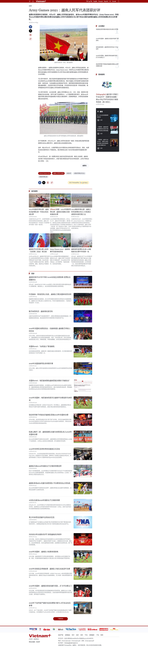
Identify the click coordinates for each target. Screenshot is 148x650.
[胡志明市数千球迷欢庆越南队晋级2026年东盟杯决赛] (83, 419)
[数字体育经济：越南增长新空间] (83, 316)
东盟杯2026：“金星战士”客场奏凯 (41, 346)
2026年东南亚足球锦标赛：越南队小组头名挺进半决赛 (49, 569)
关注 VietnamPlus (74, 182)
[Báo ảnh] (104, 629)
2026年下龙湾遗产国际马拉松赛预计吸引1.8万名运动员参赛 (50, 604)
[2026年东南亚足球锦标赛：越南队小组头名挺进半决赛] (83, 573)
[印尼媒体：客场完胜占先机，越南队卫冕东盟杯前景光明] (83, 299)
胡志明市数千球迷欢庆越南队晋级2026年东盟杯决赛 (48, 415)
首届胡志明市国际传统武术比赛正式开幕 (107, 29)
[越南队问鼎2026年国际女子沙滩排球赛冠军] (83, 471)
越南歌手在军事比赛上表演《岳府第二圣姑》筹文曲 (38, 250)
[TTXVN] (33, 629)
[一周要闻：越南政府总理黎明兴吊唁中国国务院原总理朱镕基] (114, 130)
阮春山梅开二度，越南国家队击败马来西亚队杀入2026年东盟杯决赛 (50, 433)
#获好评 (69, 173)
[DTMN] (92, 629)
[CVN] (82, 629)
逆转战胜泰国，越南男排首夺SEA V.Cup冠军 (107, 48)
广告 (97, 635)
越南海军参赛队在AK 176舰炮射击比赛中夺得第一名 (81, 250)
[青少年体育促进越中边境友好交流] (83, 522)
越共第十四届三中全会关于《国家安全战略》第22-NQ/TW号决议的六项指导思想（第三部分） (107, 98)
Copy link (30, 39)
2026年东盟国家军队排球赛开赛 (41, 363)
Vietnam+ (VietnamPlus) (41, 1)
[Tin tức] (46, 629)
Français (100, 1)
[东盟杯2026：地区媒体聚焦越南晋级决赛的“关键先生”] (83, 385)
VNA (86, 635)
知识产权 (60, 635)
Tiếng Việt (89, 1)
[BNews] (54, 629)
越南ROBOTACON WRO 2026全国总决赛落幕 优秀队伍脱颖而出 (50, 278)
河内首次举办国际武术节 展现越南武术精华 (45, 534)
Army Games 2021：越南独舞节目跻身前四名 (60, 250)
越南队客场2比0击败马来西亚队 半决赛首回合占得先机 (49, 483)
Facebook (30, 26)
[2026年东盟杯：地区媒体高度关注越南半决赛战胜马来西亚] (83, 402)
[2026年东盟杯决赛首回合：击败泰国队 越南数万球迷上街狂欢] (83, 333)
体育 (30, 6)
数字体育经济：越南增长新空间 (41, 311)
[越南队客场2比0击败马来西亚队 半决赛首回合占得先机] (83, 488)
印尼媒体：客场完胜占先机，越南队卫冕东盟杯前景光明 (50, 294)
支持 (77, 635)
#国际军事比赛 (43, 177)
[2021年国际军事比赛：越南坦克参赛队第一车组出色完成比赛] (39, 200)
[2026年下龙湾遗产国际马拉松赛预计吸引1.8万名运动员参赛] (83, 608)
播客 (101, 111)
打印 (30, 35)
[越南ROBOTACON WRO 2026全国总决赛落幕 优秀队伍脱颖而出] (83, 282)
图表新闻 (101, 74)
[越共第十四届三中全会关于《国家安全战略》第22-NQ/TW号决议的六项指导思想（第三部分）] (107, 84)
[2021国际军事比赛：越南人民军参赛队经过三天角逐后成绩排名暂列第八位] (81, 200)
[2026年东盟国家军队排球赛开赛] (83, 368)
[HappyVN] (114, 629)
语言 (81, 635)
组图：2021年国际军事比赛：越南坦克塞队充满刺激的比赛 (60, 211)
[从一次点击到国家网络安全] (114, 118)
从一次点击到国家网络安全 (102, 116)
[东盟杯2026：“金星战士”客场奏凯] (83, 351)
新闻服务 (91, 635)
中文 (110, 1)
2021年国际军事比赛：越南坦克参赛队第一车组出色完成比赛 (39, 211)
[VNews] (40, 629)
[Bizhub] (60, 629)
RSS (73, 635)
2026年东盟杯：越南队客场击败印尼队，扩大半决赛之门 (50, 586)
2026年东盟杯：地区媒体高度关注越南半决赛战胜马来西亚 (50, 399)
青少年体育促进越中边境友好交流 (41, 517)
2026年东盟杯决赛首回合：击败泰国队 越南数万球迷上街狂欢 (49, 329)
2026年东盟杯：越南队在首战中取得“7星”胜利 (107, 39)
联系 (102, 635)
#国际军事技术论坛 (79, 173)
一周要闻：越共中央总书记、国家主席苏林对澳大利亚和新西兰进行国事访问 (102, 142)
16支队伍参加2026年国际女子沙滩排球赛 (44, 500)
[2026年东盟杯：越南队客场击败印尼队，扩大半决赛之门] (83, 591)
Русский (114, 1)
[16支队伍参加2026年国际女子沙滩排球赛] (83, 505)
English (95, 1)
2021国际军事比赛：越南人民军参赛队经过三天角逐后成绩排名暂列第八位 (81, 211)
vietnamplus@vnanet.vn (71, 643)
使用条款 (67, 635)
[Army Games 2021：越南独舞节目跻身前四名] (60, 240)
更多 (32, 273)
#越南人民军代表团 (58, 173)
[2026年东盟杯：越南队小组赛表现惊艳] (83, 556)
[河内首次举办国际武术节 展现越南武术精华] (83, 539)
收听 (101, 120)
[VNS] (71, 629)
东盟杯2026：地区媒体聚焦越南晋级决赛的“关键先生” (49, 381)
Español (106, 1)
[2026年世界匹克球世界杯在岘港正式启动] (83, 454)
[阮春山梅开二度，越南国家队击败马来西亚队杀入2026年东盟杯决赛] (83, 437)
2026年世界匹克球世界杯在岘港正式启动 (44, 449)
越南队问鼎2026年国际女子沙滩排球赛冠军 (45, 466)
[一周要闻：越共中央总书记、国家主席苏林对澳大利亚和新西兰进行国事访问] (114, 142)
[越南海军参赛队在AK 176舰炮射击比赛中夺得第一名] (81, 240)
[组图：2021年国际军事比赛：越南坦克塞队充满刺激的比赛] (60, 200)
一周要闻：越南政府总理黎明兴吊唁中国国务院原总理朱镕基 (102, 128)
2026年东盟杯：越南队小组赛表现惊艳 (43, 552)
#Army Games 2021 (44, 173)
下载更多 (60, 618)
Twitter (30, 30)
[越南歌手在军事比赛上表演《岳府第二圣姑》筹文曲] (39, 240)
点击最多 (101, 26)
